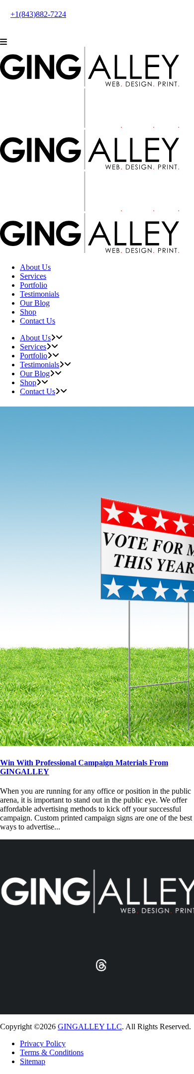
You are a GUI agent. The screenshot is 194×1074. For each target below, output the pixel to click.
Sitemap (32, 1061)
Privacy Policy (43, 1043)
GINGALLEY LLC (90, 1026)
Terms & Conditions (52, 1052)
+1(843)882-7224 (38, 14)
